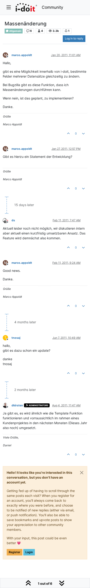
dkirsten (17, 405)
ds (13, 220)
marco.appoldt (22, 55)
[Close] (81, 472)
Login (29, 552)
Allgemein (15, 31)
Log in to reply (74, 38)
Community (52, 7)
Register (14, 552)
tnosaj (16, 337)
